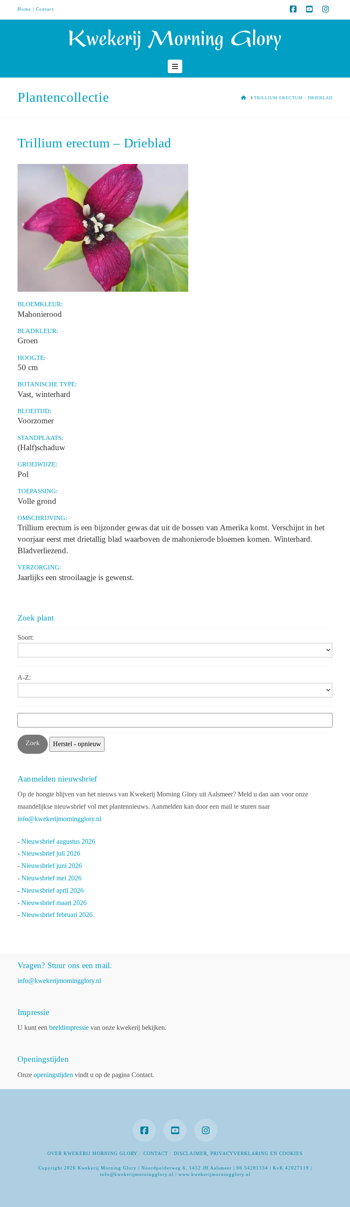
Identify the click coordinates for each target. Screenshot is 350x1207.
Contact (45, 8)
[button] (175, 66)
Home (24, 8)
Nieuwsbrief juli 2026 (50, 853)
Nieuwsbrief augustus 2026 (58, 841)
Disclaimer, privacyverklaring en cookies (238, 1153)
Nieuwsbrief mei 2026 (51, 878)
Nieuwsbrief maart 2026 (54, 902)
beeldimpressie (69, 1027)
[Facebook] (293, 9)
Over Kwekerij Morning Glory (92, 1153)
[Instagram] (325, 9)
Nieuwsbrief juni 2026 (51, 865)
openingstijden (53, 1074)
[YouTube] (309, 9)
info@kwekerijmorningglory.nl (59, 818)
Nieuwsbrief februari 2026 (57, 914)
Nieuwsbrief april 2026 (52, 890)
